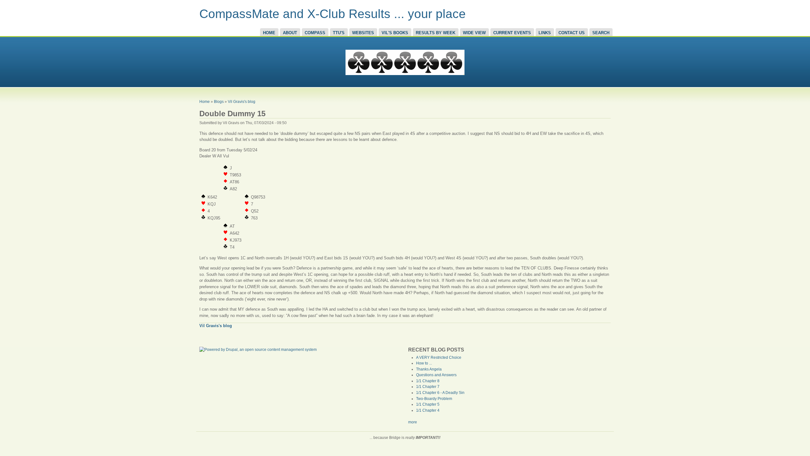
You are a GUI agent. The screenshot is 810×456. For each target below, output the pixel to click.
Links (545, 32)
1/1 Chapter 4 (427, 410)
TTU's (339, 32)
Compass (315, 32)
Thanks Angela (429, 369)
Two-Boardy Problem (434, 398)
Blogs (219, 101)
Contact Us (571, 32)
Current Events (512, 32)
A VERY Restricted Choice (438, 357)
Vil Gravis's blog (241, 101)
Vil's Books (395, 32)
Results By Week (435, 32)
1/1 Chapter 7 (427, 386)
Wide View (474, 32)
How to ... (424, 363)
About (290, 32)
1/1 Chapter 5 (427, 404)
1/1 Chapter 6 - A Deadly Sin (440, 392)
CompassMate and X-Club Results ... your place (332, 14)
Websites (363, 32)
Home (269, 32)
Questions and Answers (436, 375)
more (412, 422)
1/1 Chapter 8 (427, 381)
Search (600, 32)
